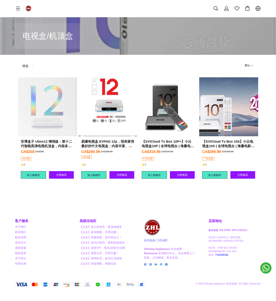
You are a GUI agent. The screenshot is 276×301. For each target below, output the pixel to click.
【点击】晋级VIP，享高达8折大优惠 (102, 247)
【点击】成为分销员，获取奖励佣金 (102, 242)
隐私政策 (20, 253)
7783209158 (221, 255)
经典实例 (20, 263)
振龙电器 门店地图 (155, 240)
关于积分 (20, 258)
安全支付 (20, 242)
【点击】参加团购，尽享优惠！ (99, 232)
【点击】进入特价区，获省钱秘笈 (101, 226)
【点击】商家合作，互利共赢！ (99, 253)
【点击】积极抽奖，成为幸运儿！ (101, 237)
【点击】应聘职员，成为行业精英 (101, 258)
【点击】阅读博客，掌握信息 (98, 263)
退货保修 (20, 247)
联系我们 (20, 232)
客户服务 (22, 221)
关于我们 (20, 226)
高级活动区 (88, 221)
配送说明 (20, 237)
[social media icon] (145, 265)
